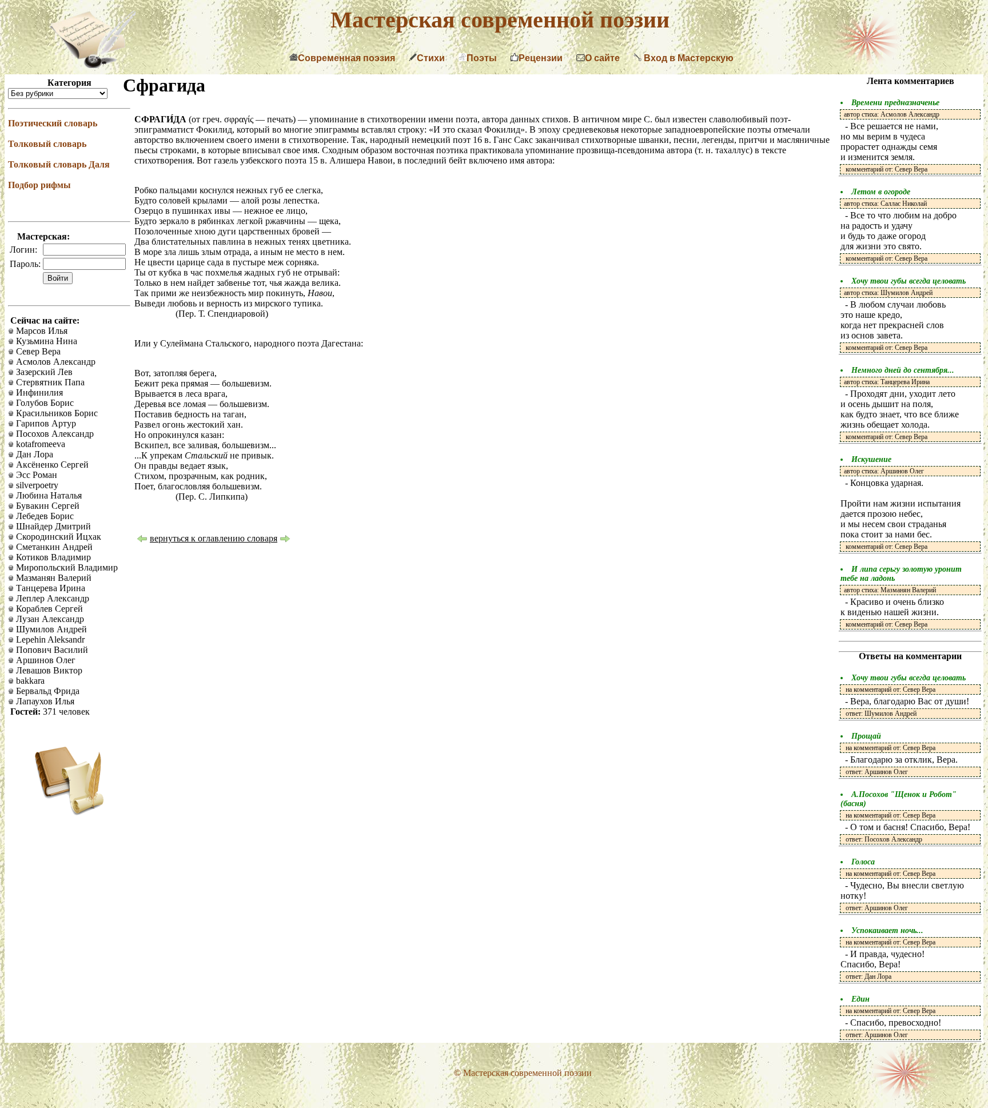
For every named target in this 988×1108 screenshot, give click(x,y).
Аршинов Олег (44, 660)
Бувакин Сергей (46, 506)
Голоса (863, 862)
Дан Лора (33, 454)
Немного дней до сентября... (902, 370)
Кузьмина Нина (45, 341)
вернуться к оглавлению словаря (213, 538)
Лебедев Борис (44, 516)
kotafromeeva (39, 444)
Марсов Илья (40, 331)
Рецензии (541, 58)
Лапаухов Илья (44, 701)
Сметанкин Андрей (53, 547)
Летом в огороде (880, 192)
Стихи (431, 58)
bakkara (29, 680)
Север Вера (37, 351)
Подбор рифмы (39, 185)
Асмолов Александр (54, 361)
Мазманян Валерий (52, 578)
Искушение (871, 459)
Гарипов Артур (45, 423)
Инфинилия (38, 392)
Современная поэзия (346, 58)
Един (860, 999)
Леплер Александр (51, 598)
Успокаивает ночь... (887, 930)
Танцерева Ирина (49, 588)
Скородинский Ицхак (57, 536)
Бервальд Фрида (46, 691)
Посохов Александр (54, 434)
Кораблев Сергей (48, 608)
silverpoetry (36, 485)
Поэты (482, 58)
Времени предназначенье (895, 102)
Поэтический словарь (52, 123)
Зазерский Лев (43, 372)
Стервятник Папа (49, 382)
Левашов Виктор (48, 670)
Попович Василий (51, 650)
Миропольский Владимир (66, 567)
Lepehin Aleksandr (49, 639)
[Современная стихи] (93, 65)
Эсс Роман (35, 475)
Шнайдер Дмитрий (52, 526)
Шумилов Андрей (50, 629)
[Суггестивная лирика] (142, 540)
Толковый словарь (47, 144)
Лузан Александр (49, 619)
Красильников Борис (56, 413)
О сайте (602, 58)
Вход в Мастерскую (688, 58)
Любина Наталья (48, 495)
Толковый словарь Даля (59, 164)
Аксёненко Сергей (51, 464)
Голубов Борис (44, 403)
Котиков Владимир (52, 557)
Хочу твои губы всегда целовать (908, 281)
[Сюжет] (285, 540)
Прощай (866, 736)
